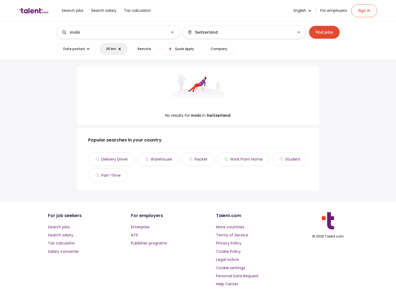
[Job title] (113, 32)
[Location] (239, 32)
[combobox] (118, 32)
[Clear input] (172, 32)
